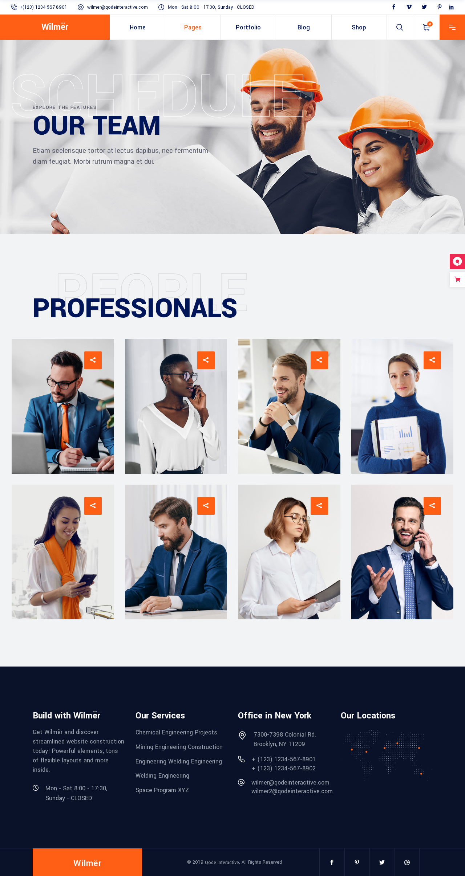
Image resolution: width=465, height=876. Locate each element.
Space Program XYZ (162, 790)
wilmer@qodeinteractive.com (117, 7)
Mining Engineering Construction (179, 747)
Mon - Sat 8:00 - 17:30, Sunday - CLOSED (211, 7)
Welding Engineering (162, 775)
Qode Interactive (222, 862)
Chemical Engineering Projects (176, 732)
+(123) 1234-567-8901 (43, 7)
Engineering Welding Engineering (179, 761)
